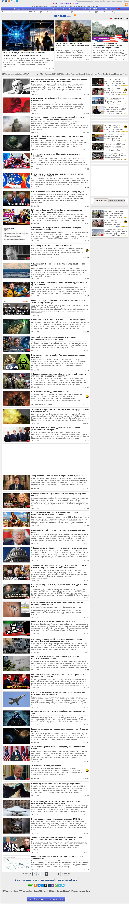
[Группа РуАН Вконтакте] (3, 1)
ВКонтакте (113, 200)
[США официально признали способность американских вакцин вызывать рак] (98, 226)
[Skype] (62, 885)
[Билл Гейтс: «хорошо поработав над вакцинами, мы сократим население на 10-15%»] (98, 85)
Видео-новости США (120, 18)
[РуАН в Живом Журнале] (14, 1)
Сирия (101, 9)
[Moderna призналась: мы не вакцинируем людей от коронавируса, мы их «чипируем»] (98, 141)
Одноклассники (101, 200)
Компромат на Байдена (14, 74)
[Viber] (52, 885)
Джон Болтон (57, 891)
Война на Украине (17, 12)
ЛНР (89, 9)
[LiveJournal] (49, 885)
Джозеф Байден (85, 74)
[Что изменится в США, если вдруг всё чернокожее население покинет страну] (98, 150)
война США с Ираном (32, 12)
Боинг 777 (18, 891)
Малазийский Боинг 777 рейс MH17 (37, 891)
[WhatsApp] (56, 885)
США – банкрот (46, 74)
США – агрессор (31, 74)
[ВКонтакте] (39, 885)
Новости (38, 9)
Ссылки (97, 1)
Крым (79, 9)
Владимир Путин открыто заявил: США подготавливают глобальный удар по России (115, 232)
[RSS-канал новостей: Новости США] (74, 15)
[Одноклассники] (35, 885)
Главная (17, 9)
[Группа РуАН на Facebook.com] (6, 1)
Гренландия (76, 12)
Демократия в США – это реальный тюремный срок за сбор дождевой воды (115, 155)
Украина (72, 9)
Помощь (113, 9)
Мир (106, 9)
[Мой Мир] (42, 885)
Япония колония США (81, 891)
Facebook (121, 200)
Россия (58, 9)
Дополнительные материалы (84, 1)
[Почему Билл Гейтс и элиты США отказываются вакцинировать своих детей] (98, 95)
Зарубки (102, 1)
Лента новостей (48, 9)
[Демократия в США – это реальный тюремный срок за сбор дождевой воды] (98, 159)
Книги (113, 1)
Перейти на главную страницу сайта (46, 899)
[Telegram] (59, 885)
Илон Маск (97, 74)
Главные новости (27, 9)
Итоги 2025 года (46, 12)
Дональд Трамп (121, 74)
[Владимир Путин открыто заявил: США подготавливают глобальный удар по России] (98, 236)
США (95, 9)
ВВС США (57, 74)
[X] (45, 885)
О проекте (119, 1)
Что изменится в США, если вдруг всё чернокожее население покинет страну (114, 146)
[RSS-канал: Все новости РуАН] (126, 5)
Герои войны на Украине (62, 12)
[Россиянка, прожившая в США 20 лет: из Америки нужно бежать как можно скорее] (98, 217)
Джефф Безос (108, 74)
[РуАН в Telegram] (17, 1)
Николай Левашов (103, 12)
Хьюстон (8, 891)
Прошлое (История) (89, 12)
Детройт (67, 891)
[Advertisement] (46, 459)
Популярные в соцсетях (120, 12)
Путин (65, 9)
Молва (108, 1)
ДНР (84, 9)
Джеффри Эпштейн (70, 74)
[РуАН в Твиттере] (11, 1)
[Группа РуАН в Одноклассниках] (9, 1)
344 (57, 874)
